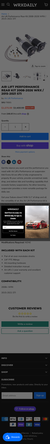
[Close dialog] (47, 207)
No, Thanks (13, 235)
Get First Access (13, 231)
